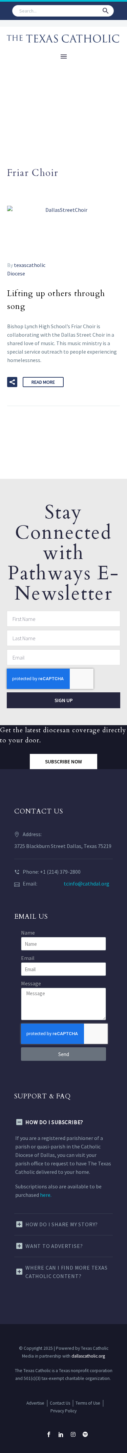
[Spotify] (85, 1434)
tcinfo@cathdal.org (86, 883)
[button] (106, 11)
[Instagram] (73, 1434)
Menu (64, 56)
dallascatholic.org (88, 1356)
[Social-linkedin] (61, 1434)
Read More (43, 382)
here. (45, 1194)
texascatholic (29, 265)
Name (28, 932)
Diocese (16, 273)
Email (28, 958)
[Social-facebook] (48, 1434)
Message (31, 983)
